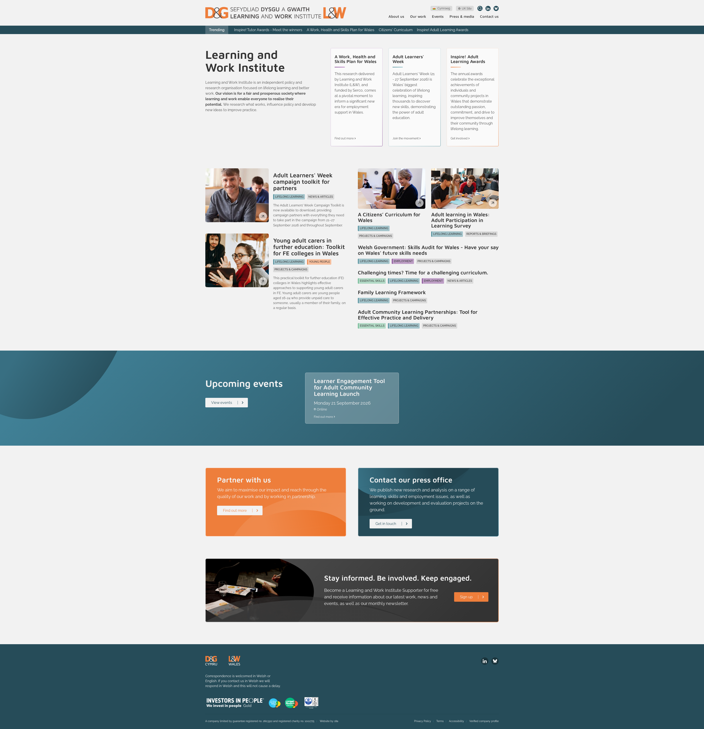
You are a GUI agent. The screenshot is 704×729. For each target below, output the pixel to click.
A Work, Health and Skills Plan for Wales (340, 30)
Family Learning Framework (392, 292)
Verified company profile (484, 721)
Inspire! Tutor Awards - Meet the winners (268, 30)
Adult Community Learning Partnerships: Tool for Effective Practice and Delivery (418, 315)
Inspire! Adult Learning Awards (442, 30)
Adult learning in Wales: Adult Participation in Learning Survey (460, 220)
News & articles (320, 196)
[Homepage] (275, 13)
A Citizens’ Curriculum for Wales (389, 217)
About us (396, 16)
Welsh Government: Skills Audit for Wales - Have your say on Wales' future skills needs (428, 250)
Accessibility (456, 721)
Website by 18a (329, 721)
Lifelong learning (289, 196)
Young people (319, 261)
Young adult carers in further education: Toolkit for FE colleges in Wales (309, 247)
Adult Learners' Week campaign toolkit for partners (303, 181)
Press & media (462, 16)
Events (438, 16)
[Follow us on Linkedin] (488, 8)
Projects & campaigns (290, 269)
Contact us (489, 16)
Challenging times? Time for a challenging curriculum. (423, 272)
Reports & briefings (481, 234)
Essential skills (372, 280)
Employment (403, 261)
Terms (440, 721)
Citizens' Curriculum (395, 30)
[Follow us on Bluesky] (496, 8)
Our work (418, 16)
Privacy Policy (422, 721)
